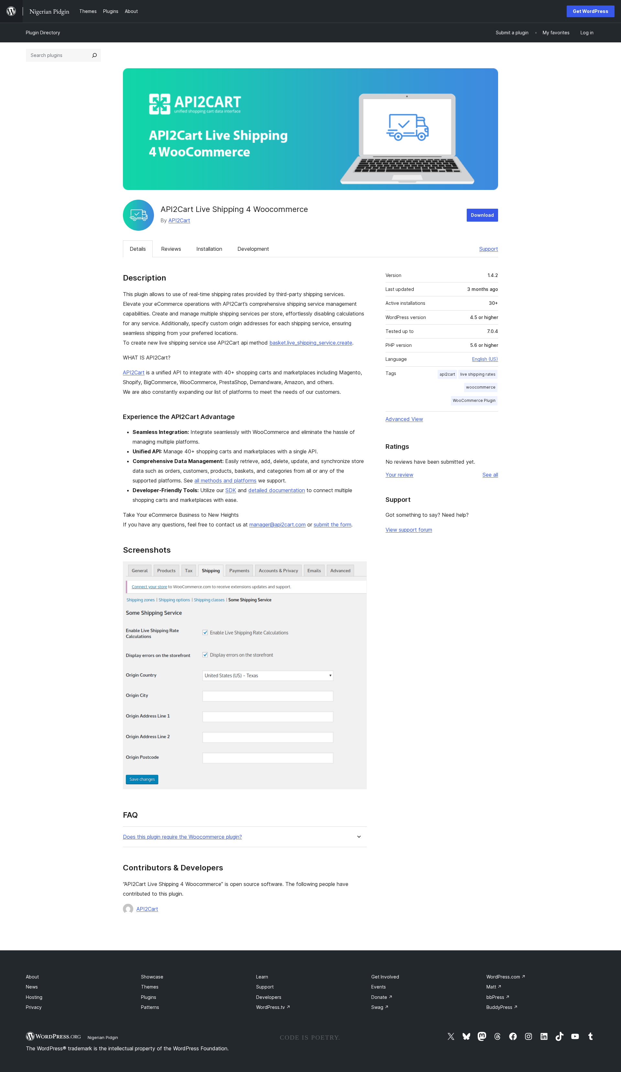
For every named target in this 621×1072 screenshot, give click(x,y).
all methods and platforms (225, 480)
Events (378, 986)
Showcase (152, 976)
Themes (149, 986)
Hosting (34, 997)
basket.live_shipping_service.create (310, 342)
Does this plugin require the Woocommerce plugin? (182, 837)
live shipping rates (478, 374)
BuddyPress (502, 1007)
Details (138, 249)
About (32, 976)
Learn (262, 976)
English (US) (485, 359)
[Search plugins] (94, 55)
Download (482, 215)
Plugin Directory (43, 32)
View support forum (409, 529)
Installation (209, 249)
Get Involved (385, 976)
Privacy (34, 1007)
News (32, 986)
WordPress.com (506, 976)
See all (490, 474)
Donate (382, 997)
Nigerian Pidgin (103, 1037)
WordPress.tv (273, 1007)
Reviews (171, 249)
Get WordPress (590, 11)
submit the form (332, 524)
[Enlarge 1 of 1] (358, 570)
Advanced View (404, 419)
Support (488, 249)
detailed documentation (276, 490)
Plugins (148, 997)
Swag (380, 1007)
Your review (399, 474)
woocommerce (481, 387)
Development (253, 249)
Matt (494, 986)
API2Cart (179, 220)
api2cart (447, 374)
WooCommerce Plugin (474, 400)
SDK (230, 490)
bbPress (498, 997)
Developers (268, 997)
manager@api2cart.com (277, 524)
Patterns (150, 1007)
